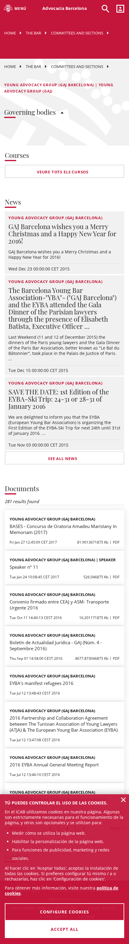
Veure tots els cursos (62, 172)
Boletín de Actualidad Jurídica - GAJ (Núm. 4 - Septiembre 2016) (56, 645)
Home (10, 33)
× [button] (123, 799)
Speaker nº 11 (24, 567)
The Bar (33, 33)
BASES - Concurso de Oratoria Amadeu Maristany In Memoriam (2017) (63, 529)
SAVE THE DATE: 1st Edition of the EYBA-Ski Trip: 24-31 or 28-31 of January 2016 (58, 399)
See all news (62, 458)
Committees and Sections (77, 33)
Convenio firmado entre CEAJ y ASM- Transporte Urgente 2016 (59, 605)
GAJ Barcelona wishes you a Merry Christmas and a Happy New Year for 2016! (62, 233)
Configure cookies (64, 912)
